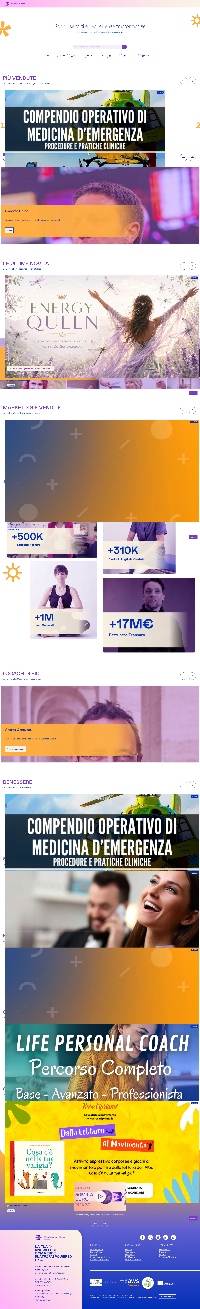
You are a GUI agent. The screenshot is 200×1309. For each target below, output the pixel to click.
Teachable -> (130, 1252)
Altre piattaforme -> (133, 1259)
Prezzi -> (162, 1254)
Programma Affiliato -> (167, 1257)
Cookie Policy (121, 1298)
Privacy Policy (95, 1298)
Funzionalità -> (164, 1249)
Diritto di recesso (134, 1298)
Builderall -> (129, 1254)
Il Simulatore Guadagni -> (100, 1257)
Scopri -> (193, 393)
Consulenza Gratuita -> (99, 1259)
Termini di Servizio (108, 1298)
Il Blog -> (93, 1254)
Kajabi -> (128, 1249)
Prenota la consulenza (15, 749)
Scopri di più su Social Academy (50, 1273)
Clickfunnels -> (131, 1257)
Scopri (9, 230)
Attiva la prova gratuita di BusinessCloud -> (30, 369)
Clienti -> (162, 1252)
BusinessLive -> (97, 1252)
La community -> (96, 1249)
